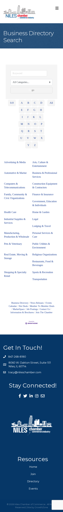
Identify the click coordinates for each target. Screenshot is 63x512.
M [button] (22, 124)
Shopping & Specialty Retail (15, 274)
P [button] (41, 124)
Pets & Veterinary (13, 243)
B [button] (28, 102)
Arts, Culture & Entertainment (40, 164)
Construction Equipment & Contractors (44, 185)
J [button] (27, 117)
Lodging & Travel (41, 226)
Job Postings (32, 309)
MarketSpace (19, 309)
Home (33, 466)
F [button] (28, 110)
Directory (33, 481)
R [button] (29, 131)
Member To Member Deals (42, 306)
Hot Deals (23, 306)
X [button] (42, 138)
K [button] (34, 117)
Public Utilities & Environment (41, 245)
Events (33, 488)
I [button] (22, 117)
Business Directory (19, 303)
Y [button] (28, 145)
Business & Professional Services (44, 175)
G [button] (34, 110)
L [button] (40, 117)
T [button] (41, 131)
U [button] (21, 138)
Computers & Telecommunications (14, 185)
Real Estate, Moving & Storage (15, 256)
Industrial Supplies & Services (15, 221)
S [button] (35, 131)
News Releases (37, 303)
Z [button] (35, 145)
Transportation (39, 279)
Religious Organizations (44, 254)
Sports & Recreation (42, 272)
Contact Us (45, 309)
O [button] (35, 124)
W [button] (35, 138)
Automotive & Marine (15, 173)
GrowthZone (41, 507)
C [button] (35, 102)
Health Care (10, 212)
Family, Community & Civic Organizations (15, 196)
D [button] (41, 102)
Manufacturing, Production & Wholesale (16, 235)
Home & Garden (40, 212)
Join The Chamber (44, 312)
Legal (35, 219)
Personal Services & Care (42, 235)
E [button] (22, 110)
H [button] (41, 110)
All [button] (51, 102)
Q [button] (22, 131)
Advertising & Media (15, 162)
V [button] (28, 138)
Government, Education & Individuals (44, 203)
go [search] (33, 90)
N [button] (29, 124)
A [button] (22, 102)
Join (33, 474)
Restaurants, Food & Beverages (42, 263)
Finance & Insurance (42, 194)
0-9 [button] (12, 102)
